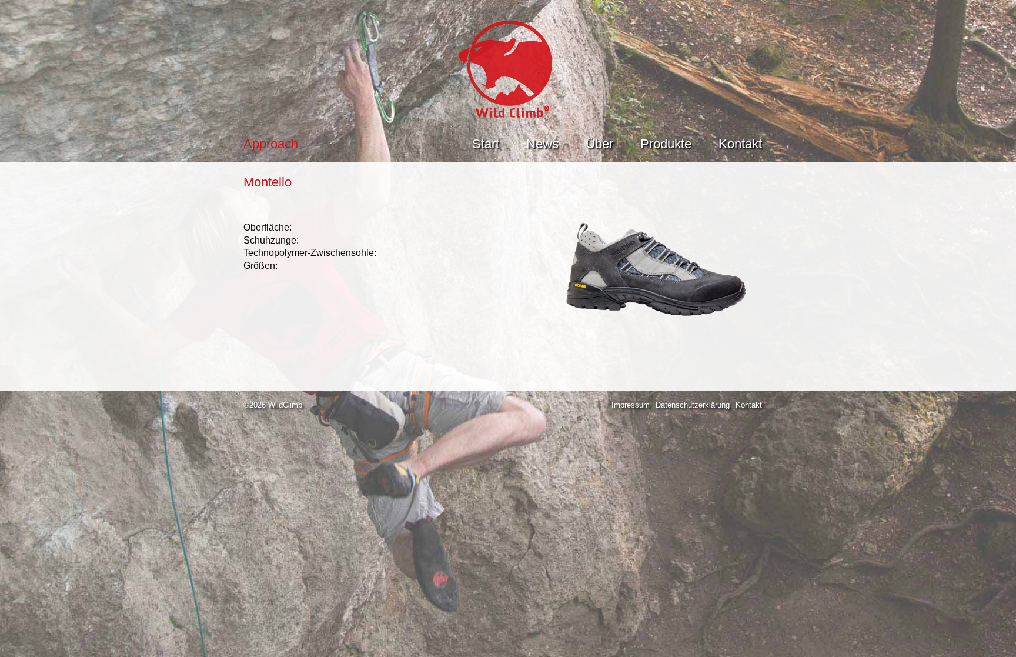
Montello (267, 182)
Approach (270, 143)
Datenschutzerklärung (693, 405)
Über (599, 143)
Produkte (665, 143)
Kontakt (740, 143)
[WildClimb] (508, 114)
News (542, 143)
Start (485, 143)
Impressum (630, 405)
